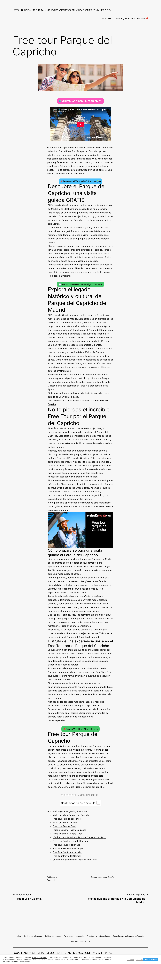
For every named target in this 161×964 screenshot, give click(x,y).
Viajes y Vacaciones (39, 958)
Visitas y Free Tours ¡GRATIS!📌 (132, 18)
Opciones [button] (130, 960)
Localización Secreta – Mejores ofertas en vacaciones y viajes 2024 (62, 952)
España (111, 877)
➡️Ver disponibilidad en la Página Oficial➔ (80, 284)
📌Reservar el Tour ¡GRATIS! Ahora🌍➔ (80, 181)
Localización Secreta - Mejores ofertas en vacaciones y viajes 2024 (62, 10)
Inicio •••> (107, 18)
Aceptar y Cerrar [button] (151, 959)
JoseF (52, 880)
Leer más (139, 960)
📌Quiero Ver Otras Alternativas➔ (80, 729)
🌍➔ (80, 101)
